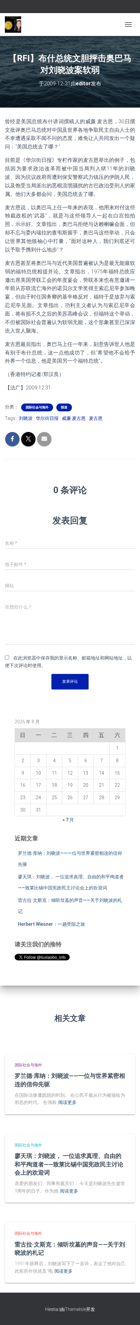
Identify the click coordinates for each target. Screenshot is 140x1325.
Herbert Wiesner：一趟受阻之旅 (51, 924)
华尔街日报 (47, 418)
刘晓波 (26, 418)
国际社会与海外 (37, 407)
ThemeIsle (75, 1309)
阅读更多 (67, 1102)
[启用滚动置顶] (127, 1312)
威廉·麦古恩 (74, 418)
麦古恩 (96, 418)
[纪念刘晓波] (15, 24)
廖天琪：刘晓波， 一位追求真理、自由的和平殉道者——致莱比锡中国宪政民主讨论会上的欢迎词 (69, 1164)
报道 (64, 407)
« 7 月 (68, 819)
